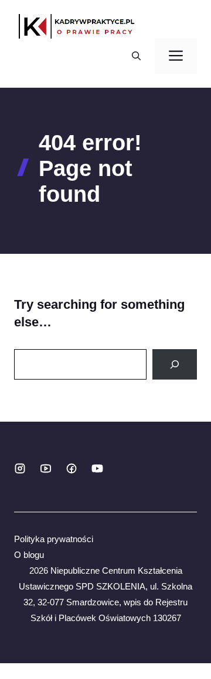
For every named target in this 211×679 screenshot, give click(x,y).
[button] (136, 56)
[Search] (174, 364)
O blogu (29, 555)
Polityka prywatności (53, 539)
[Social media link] (20, 468)
